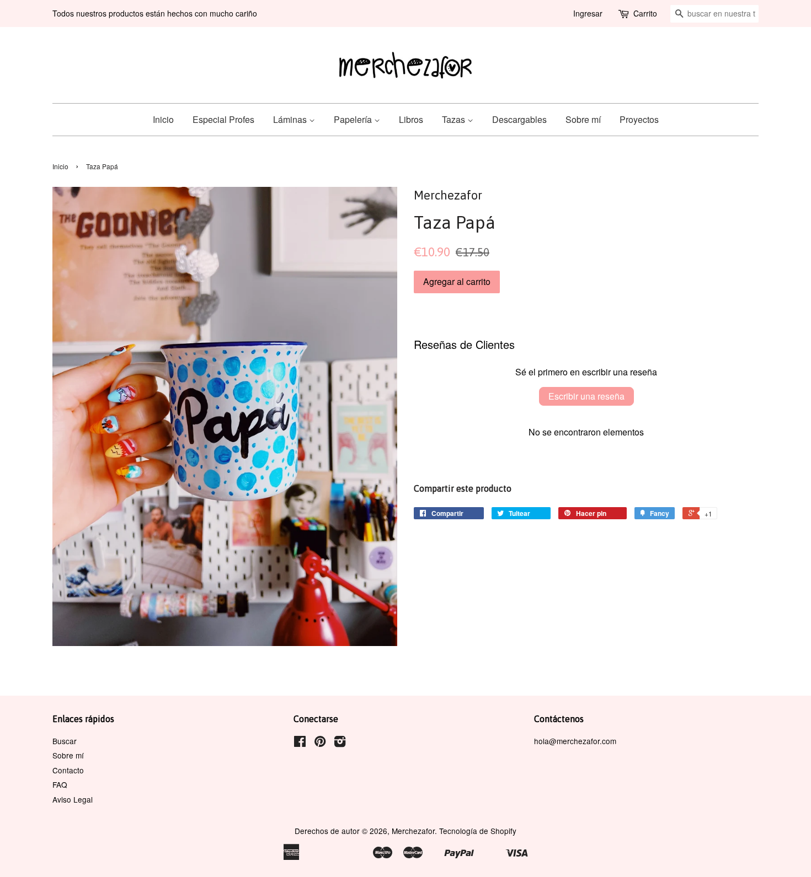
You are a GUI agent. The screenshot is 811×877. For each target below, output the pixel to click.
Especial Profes (223, 119)
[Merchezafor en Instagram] (340, 743)
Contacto (68, 770)
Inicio (163, 119)
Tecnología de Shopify (477, 830)
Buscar (64, 740)
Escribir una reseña (586, 396)
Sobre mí (583, 119)
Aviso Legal (72, 799)
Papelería (354, 119)
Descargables (519, 119)
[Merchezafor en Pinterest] (320, 743)
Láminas (291, 119)
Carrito (645, 13)
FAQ (59, 784)
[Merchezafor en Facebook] (300, 743)
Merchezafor (413, 830)
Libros (411, 119)
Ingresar (587, 13)
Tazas (454, 119)
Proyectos (639, 119)
